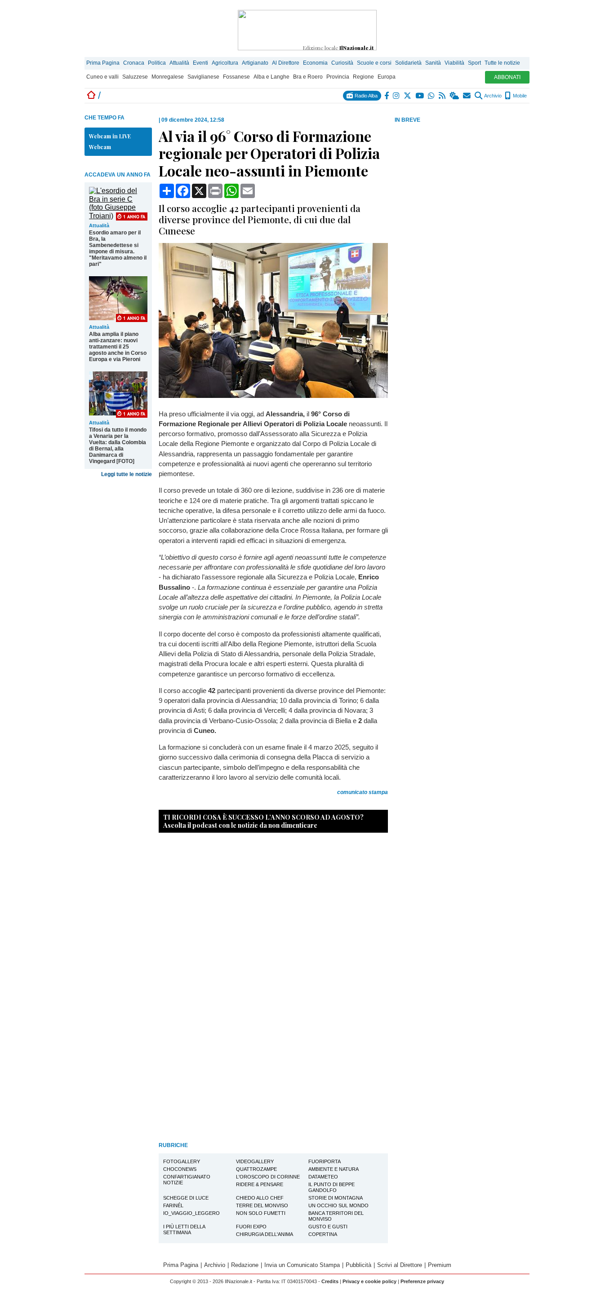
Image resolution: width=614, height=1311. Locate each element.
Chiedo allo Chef (260, 1198)
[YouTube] (420, 95)
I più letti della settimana (184, 1229)
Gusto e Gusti (327, 1226)
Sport (474, 63)
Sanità (433, 63)
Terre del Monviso (262, 1205)
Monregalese (167, 77)
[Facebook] (387, 95)
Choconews (179, 1169)
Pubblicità (358, 1265)
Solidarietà (408, 63)
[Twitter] (408, 95)
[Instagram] (396, 95)
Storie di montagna (335, 1198)
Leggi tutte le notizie (126, 474)
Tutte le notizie (502, 63)
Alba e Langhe (271, 77)
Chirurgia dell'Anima (264, 1234)
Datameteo (323, 1176)
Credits (329, 1281)
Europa (387, 77)
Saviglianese (203, 77)
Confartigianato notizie (186, 1179)
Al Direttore (285, 63)
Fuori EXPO (251, 1226)
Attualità (179, 63)
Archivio (492, 95)
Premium (439, 1265)
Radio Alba (365, 95)
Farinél (173, 1205)
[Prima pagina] (91, 95)
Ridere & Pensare (259, 1184)
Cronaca (133, 63)
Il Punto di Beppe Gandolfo (331, 1187)
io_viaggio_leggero (191, 1213)
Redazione (244, 1265)
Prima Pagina (103, 63)
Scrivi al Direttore (399, 1265)
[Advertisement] (462, 194)
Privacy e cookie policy (369, 1281)
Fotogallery (181, 1161)
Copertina (322, 1234)
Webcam (100, 147)
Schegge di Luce (186, 1198)
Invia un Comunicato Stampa (302, 1265)
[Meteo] (454, 95)
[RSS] (442, 95)
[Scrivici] (467, 95)
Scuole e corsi (374, 63)
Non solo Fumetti (260, 1213)
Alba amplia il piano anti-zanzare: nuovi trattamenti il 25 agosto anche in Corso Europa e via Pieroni (118, 346)
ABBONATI (507, 77)
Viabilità (454, 63)
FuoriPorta (324, 1161)
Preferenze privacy (422, 1281)
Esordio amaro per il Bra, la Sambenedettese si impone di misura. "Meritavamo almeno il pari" (118, 248)
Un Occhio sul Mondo (338, 1205)
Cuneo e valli (102, 77)
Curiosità (342, 63)
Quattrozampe (256, 1169)
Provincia (337, 77)
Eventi (200, 63)
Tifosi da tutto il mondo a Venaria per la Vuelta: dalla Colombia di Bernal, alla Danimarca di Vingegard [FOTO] (118, 445)
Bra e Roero (308, 77)
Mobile (519, 95)
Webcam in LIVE (110, 136)
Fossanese (236, 77)
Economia (315, 63)
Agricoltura (225, 63)
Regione (363, 77)
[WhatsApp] (432, 95)
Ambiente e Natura (333, 1169)
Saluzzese (135, 77)
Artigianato (255, 63)
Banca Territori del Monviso (336, 1216)
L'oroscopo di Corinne (268, 1176)
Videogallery (255, 1161)
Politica (157, 63)
